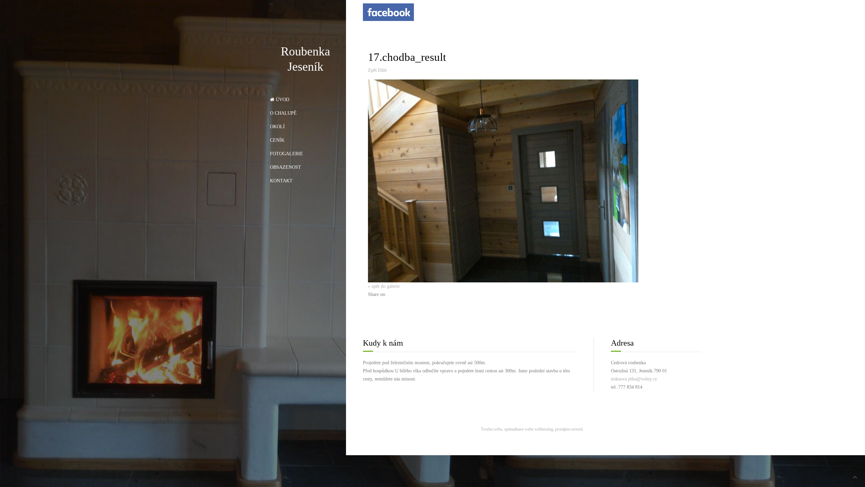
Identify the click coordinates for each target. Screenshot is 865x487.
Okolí (277, 126)
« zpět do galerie (384, 286)
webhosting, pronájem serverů (559, 429)
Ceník (277, 140)
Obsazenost (285, 167)
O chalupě (283, 113)
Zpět (372, 70)
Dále (382, 70)
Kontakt (281, 180)
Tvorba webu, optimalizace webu (507, 429)
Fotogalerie (286, 153)
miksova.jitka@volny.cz (634, 378)
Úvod (281, 99)
